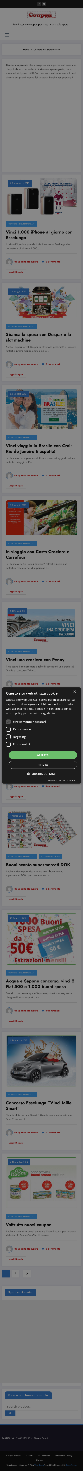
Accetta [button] (43, 755)
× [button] (74, 691)
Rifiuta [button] (43, 765)
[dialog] (41, 735)
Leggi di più (47, 713)
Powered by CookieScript (62, 780)
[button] (41, 774)
